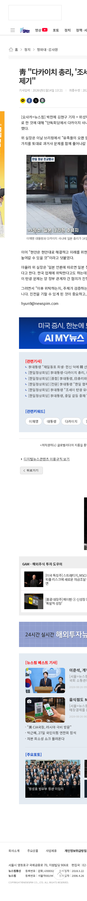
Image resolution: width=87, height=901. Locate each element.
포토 (56, 30)
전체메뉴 (12, 30)
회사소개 (13, 850)
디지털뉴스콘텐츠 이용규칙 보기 (47, 458)
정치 (67, 30)
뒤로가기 (32, 470)
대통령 (51, 421)
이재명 (33, 421)
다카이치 (71, 421)
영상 (38, 30)
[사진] (45, 679)
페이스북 (29, 100)
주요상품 (32, 850)
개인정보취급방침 (76, 850)
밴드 (42, 100)
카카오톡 (23, 100)
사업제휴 (51, 850)
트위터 (36, 100)
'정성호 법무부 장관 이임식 (46, 789)
